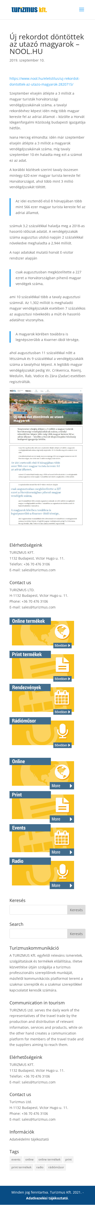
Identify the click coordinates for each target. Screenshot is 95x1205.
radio (39, 1167)
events (15, 1159)
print (68, 1159)
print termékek (21, 1167)
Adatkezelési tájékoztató (47, 1198)
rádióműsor (56, 1167)
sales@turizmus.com (39, 570)
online (29, 1159)
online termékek (49, 1159)
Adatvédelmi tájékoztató (29, 1139)
